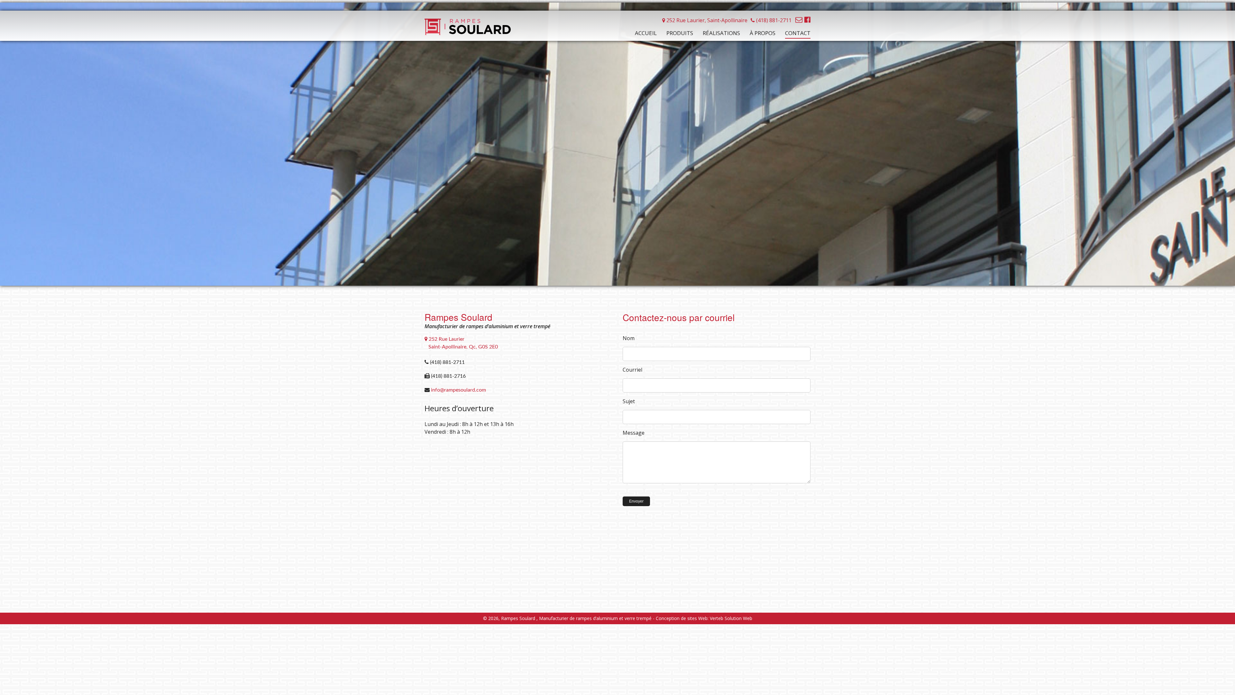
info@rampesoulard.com (458, 390)
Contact (797, 33)
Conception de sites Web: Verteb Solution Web (704, 618)
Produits (679, 33)
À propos (762, 33)
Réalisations (721, 33)
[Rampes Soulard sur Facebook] (807, 19)
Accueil (646, 33)
